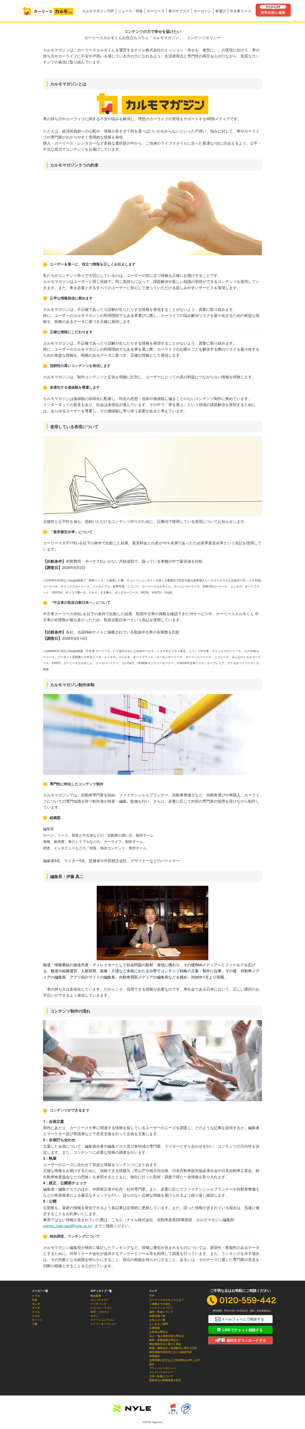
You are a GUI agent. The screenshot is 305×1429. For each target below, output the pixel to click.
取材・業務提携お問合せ (164, 1340)
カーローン (202, 10)
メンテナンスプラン (161, 1307)
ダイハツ (37, 1320)
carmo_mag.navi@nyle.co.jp (67, 1225)
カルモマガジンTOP (98, 10)
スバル (36, 1311)
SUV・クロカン (99, 1311)
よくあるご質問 (158, 1324)
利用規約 (154, 1356)
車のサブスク (179, 10)
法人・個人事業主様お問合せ (166, 1336)
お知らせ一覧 (157, 1320)
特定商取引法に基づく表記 (165, 1344)
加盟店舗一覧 (157, 1315)
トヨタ (36, 1295)
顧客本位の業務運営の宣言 (165, 1380)
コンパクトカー (99, 1299)
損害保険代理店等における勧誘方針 (170, 1352)
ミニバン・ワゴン (101, 1307)
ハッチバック (98, 1303)
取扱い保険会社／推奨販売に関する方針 (173, 1348)
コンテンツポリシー (161, 1372)
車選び (220, 10)
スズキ (36, 1315)
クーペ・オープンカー (103, 1324)
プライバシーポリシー (162, 1368)
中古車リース (240, 10)
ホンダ (36, 1303)
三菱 (34, 1324)
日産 (34, 1299)
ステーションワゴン (102, 1320)
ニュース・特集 (130, 10)
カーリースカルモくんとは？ (166, 1299)
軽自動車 (95, 1295)
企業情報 (154, 1328)
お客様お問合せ (158, 1332)
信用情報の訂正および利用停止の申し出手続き (174, 1362)
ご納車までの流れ (160, 1303)
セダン (94, 1315)
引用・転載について (161, 1376)
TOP (152, 1295)
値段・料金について (161, 1311)
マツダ (36, 1307)
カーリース (156, 10)
